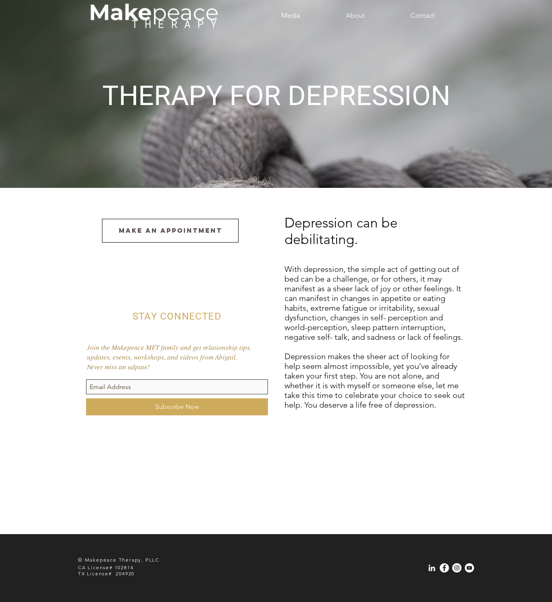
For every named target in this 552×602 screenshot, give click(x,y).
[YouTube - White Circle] (469, 568)
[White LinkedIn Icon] (431, 568)
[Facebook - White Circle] (444, 568)
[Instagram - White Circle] (456, 568)
